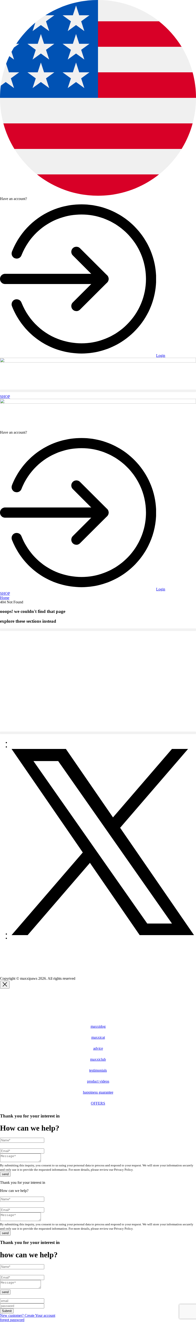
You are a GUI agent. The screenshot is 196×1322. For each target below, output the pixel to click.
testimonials (98, 1070)
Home (4, 598)
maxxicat (98, 1037)
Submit (7, 1311)
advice (98, 1048)
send (5, 1174)
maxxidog (98, 1026)
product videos (98, 1081)
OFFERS (98, 1103)
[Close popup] (5, 985)
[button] (98, 391)
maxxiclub (98, 1059)
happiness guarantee (98, 1092)
